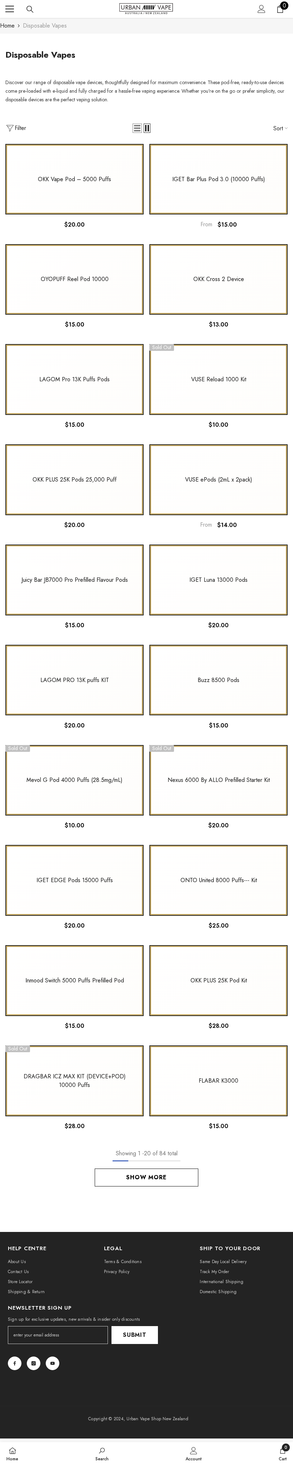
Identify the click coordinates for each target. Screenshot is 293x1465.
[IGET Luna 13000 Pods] (218, 580)
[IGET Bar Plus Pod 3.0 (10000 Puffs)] (218, 179)
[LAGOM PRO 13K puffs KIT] (74, 680)
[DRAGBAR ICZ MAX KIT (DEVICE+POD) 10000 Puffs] (74, 1080)
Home (7, 25)
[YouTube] (52, 1363)
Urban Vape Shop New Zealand (157, 1419)
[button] (137, 128)
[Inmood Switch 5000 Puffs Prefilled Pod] (74, 980)
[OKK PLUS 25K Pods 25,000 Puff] (74, 479)
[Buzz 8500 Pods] (218, 680)
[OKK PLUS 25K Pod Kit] (218, 980)
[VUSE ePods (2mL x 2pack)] (218, 479)
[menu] (9, 9)
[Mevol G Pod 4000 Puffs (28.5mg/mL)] (74, 780)
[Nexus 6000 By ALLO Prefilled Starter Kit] (218, 780)
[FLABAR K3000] (218, 1080)
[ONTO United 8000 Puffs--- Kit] (218, 880)
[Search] (30, 9)
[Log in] (261, 9)
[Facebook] (14, 1363)
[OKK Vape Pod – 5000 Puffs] (74, 179)
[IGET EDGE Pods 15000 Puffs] (74, 880)
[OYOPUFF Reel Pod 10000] (74, 279)
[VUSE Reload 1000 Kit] (218, 379)
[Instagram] (33, 1363)
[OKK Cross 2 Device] (218, 279)
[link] (102, 1454)
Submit (134, 1335)
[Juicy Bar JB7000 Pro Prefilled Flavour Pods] (74, 580)
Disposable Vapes (45, 25)
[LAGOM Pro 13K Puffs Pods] (74, 379)
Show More (146, 1177)
